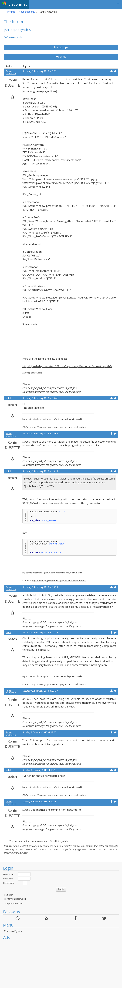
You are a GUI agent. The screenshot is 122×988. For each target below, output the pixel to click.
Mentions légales (13, 931)
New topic (62, 47)
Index (26, 840)
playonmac (17, 4)
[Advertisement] (61, 964)
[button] (118, 4)
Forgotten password (15, 898)
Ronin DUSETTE (11, 72)
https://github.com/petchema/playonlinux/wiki (59, 419)
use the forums (73, 392)
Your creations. (27, 11)
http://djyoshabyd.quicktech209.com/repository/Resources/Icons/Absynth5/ (67, 366)
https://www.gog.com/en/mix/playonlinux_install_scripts (59, 427)
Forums (11, 11)
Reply (62, 57)
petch (8, 398)
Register (8, 894)
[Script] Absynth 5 (59, 840)
